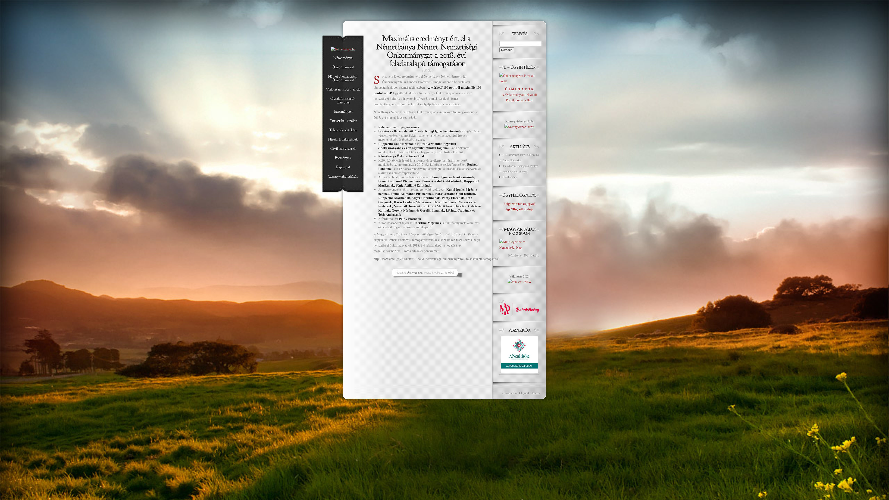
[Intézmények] (343, 112)
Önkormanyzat (415, 272)
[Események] (343, 158)
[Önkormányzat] (343, 67)
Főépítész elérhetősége (515, 171)
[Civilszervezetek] (343, 149)
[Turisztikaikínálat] (343, 121)
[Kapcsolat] (343, 167)
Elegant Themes (529, 393)
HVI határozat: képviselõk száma (521, 154)
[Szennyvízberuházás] (343, 176)
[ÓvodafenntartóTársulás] (343, 100)
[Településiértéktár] (343, 130)
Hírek (451, 272)
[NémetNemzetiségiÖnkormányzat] (343, 78)
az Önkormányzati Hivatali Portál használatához (519, 94)
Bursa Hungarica (512, 160)
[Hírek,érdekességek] (343, 139)
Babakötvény (510, 177)
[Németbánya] (343, 58)
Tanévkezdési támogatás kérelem (520, 166)
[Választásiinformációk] (343, 89)
